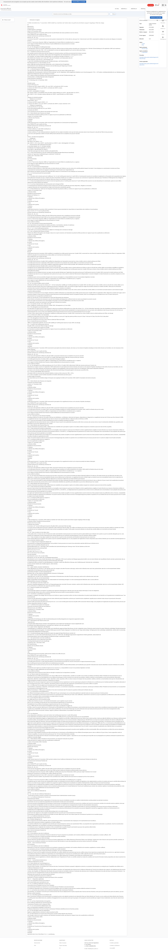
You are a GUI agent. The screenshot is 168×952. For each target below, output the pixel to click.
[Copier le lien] (145, 55)
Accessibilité (112, 948)
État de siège (145, 48)
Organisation (144, 52)
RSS (35, 945)
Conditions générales (114, 942)
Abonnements (37, 942)
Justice (143, 43)
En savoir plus (67, 1)
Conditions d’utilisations (115, 945)
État (143, 45)
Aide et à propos (62, 942)
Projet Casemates (63, 945)
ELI (60, 948)
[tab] (163, 21)
